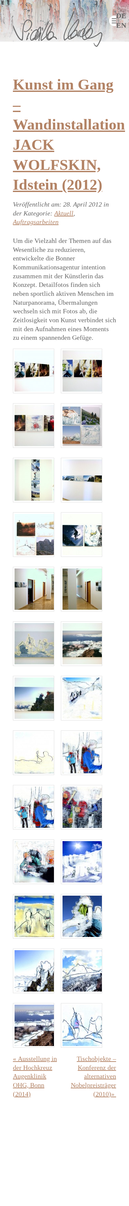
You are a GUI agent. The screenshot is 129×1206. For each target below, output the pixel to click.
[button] (112, 21)
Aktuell (63, 213)
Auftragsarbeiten (36, 221)
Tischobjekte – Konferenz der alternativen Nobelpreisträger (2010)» (93, 1076)
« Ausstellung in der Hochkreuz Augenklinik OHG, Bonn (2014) (35, 1076)
